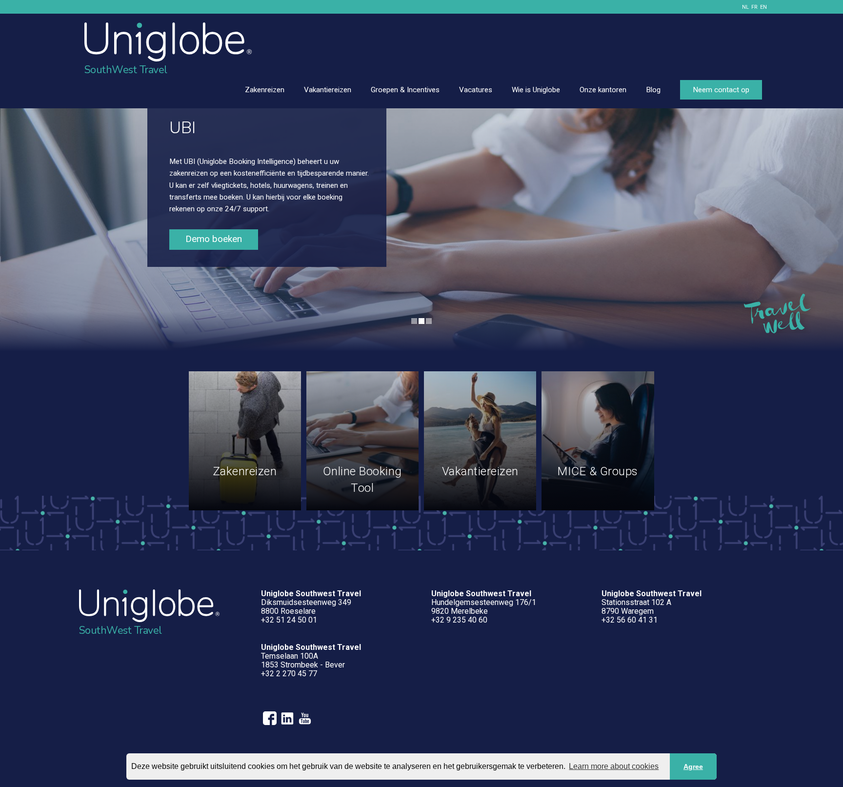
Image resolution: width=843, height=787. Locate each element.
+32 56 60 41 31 (630, 620)
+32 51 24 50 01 (289, 620)
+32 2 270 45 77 (289, 673)
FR (754, 7)
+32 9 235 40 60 (459, 620)
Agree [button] (693, 766)
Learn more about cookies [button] (614, 766)
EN (763, 7)
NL (745, 7)
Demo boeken (213, 238)
